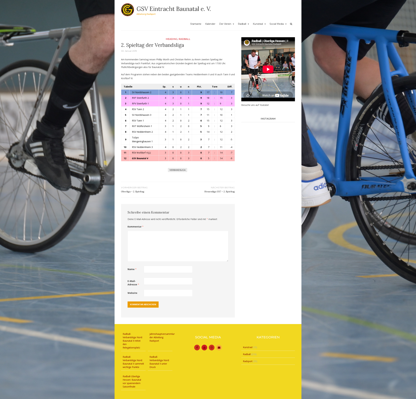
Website (132, 292)
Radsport (248, 361)
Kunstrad (258, 23)
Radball (242, 23)
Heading (171, 39)
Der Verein (225, 23)
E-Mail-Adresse (133, 282)
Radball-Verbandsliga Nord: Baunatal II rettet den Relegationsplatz (133, 340)
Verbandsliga (177, 170)
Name (132, 269)
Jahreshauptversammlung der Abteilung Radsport (163, 337)
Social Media (277, 23)
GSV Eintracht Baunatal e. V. (173, 9)
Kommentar (135, 226)
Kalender (210, 23)
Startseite (195, 23)
